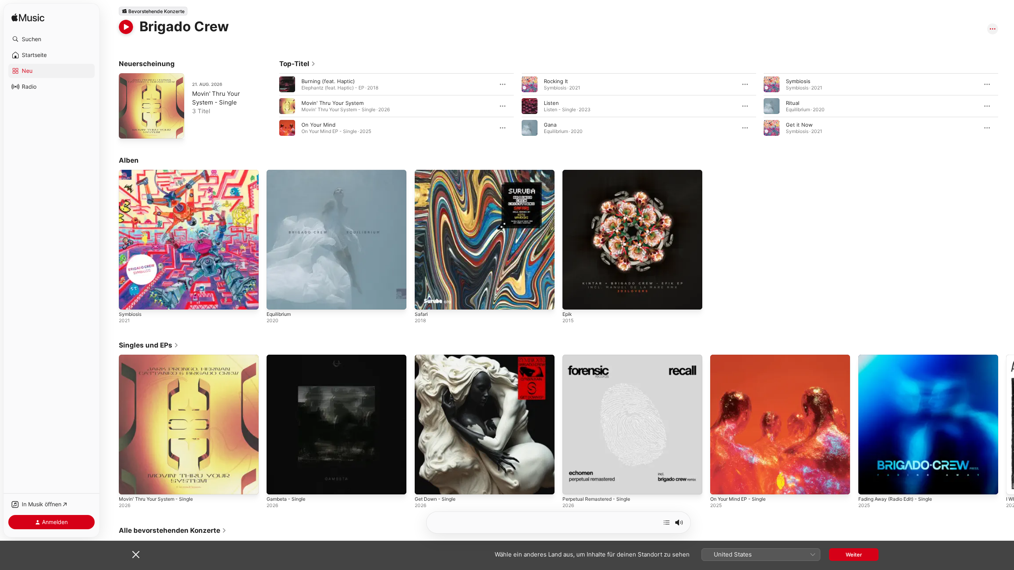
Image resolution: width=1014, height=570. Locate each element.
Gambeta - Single (288, 358)
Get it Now (799, 125)
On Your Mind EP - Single (741, 358)
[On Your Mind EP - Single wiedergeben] (720, 485)
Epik (567, 173)
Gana (550, 125)
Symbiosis (798, 81)
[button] (51, 39)
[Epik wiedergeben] (572, 300)
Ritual (792, 103)
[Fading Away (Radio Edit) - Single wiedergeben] (868, 485)
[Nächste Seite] (1006, 106)
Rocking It (556, 81)
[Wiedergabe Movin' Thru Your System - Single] (129, 129)
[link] (297, 63)
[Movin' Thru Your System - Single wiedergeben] (129, 485)
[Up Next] (666, 522)
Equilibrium (280, 173)
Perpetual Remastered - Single (600, 358)
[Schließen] (135, 554)
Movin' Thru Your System (332, 103)
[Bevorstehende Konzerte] (153, 11)
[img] (27, 18)
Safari (422, 173)
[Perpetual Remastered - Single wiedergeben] (572, 485)
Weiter (854, 554)
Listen (551, 103)
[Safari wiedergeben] (425, 300)
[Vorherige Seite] (271, 106)
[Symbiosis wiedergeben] (129, 300)
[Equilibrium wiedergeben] (276, 300)
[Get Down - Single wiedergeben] (425, 485)
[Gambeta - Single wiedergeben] (276, 485)
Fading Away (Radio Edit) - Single (899, 358)
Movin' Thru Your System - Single (160, 358)
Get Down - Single (437, 358)
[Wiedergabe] (126, 27)
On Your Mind (318, 125)
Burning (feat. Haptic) (328, 81)
